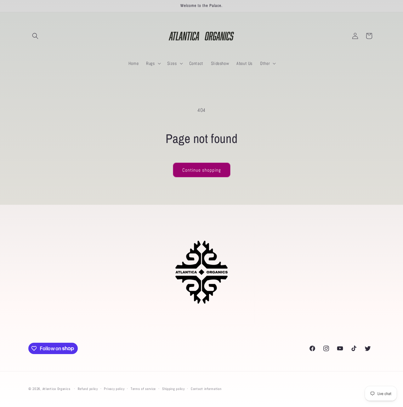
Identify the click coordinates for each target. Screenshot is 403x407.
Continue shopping (201, 170)
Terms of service (143, 388)
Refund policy (88, 388)
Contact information (206, 388)
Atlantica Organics (57, 389)
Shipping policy (173, 388)
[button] (35, 36)
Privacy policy (114, 388)
